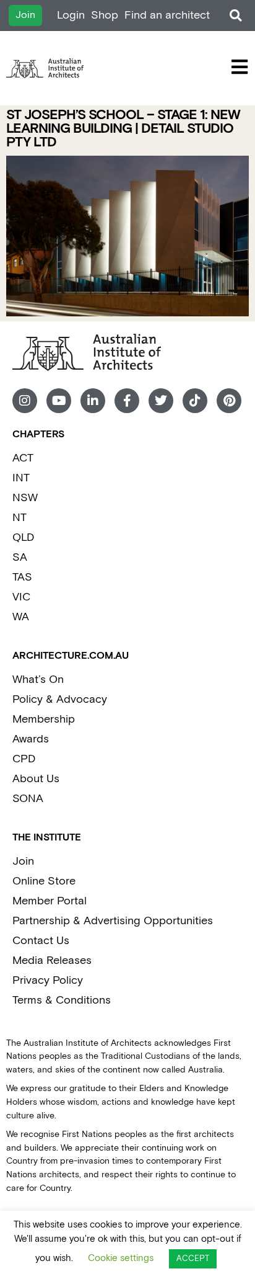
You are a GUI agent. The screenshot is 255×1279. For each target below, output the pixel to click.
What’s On (38, 679)
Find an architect (167, 15)
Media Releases (52, 960)
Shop (104, 15)
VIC (21, 597)
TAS (22, 577)
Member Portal (49, 901)
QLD (23, 537)
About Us (35, 779)
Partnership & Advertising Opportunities (112, 921)
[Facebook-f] (127, 400)
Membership (43, 719)
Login (71, 15)
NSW (25, 498)
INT (21, 478)
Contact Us (40, 941)
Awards (30, 739)
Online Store (44, 881)
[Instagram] (24, 400)
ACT (22, 458)
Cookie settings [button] (120, 1258)
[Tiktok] (195, 400)
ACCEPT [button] (192, 1259)
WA (20, 617)
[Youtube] (58, 400)
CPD (23, 759)
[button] (235, 16)
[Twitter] (161, 400)
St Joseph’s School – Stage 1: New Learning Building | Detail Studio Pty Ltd (123, 128)
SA (19, 557)
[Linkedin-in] (92, 400)
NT (19, 517)
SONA (27, 798)
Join (23, 861)
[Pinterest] (229, 400)
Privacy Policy (47, 980)
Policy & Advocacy (59, 699)
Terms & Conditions (61, 1000)
